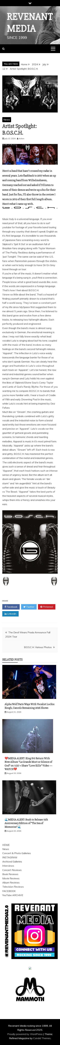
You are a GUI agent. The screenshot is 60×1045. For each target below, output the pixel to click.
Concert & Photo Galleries (16, 853)
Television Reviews (13, 886)
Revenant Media (30, 23)
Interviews (8, 865)
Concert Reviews (12, 870)
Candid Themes (42, 1038)
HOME (6, 844)
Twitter (30, 606)
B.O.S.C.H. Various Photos (38, 647)
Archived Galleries (12, 861)
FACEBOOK (9, 891)
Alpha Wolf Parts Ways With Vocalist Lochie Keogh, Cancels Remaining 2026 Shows (29, 705)
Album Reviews (11, 882)
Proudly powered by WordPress (25, 1034)
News (6, 119)
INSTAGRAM (9, 857)
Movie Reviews (10, 878)
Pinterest (47, 606)
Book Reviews (10, 874)
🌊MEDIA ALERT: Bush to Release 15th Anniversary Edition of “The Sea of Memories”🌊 (26, 823)
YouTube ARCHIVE (12, 895)
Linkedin (11, 613)
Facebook (11, 606)
